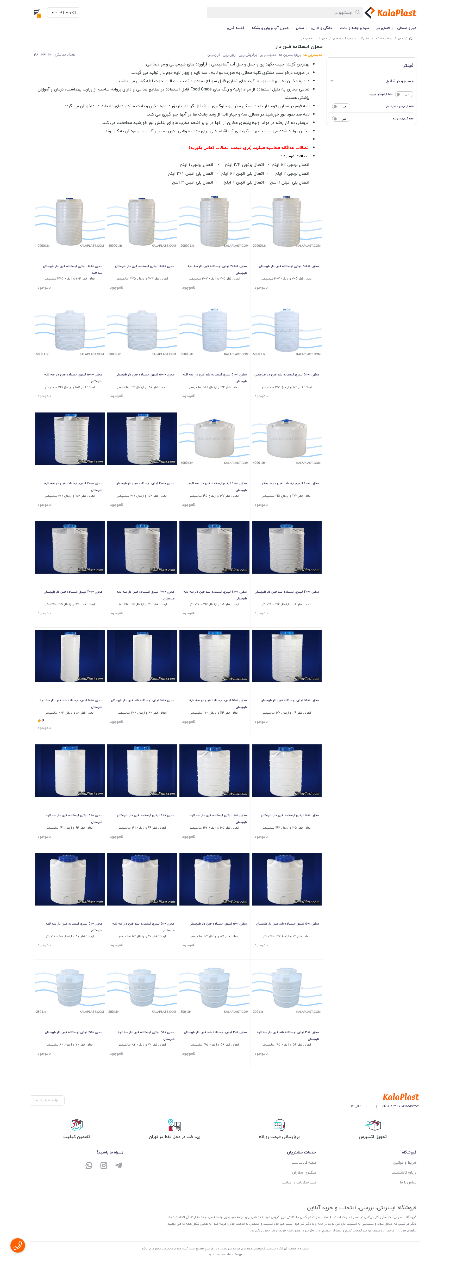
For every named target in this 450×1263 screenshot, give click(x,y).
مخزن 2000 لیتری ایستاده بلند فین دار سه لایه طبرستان (215, 595)
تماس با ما (408, 1182)
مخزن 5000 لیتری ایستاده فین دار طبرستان (145, 374)
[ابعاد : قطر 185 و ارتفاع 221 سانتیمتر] (142, 330)
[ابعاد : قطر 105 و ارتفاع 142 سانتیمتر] (287, 770)
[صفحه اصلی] (410, 38)
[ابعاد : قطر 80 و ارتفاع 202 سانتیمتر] (142, 656)
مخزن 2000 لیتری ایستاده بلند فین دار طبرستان (287, 591)
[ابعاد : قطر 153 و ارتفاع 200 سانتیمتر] (142, 438)
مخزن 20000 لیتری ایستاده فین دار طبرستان (289, 266)
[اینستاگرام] (104, 1166)
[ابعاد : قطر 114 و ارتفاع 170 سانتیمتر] (287, 656)
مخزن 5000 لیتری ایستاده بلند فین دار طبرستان (286, 374)
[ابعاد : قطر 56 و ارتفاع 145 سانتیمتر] (287, 988)
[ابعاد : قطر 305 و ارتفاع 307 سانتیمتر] (287, 221)
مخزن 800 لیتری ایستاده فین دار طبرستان (145, 815)
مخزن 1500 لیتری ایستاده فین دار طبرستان (290, 700)
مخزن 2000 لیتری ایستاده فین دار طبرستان (73, 591)
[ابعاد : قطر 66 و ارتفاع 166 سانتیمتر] (287, 879)
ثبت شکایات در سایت (299, 1182)
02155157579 (410, 1106)
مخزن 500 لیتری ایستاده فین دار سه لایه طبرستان (74, 927)
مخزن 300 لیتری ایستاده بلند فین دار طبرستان (215, 1032)
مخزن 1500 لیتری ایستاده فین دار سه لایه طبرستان (218, 703)
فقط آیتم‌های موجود (380, 94)
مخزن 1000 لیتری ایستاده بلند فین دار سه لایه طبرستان (71, 703)
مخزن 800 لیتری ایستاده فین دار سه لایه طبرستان (74, 818)
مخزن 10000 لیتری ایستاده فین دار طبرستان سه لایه (72, 269)
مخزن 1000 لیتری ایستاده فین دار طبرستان (290, 815)
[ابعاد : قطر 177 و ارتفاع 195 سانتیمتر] (287, 438)
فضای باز (383, 28)
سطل (300, 28)
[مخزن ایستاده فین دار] (385, 1096)
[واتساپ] (89, 1166)
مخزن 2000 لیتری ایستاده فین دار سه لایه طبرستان (145, 595)
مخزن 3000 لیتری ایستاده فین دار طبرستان (145, 483)
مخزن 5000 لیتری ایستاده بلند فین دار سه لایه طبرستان (215, 378)
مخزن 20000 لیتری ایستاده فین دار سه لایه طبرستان (217, 269)
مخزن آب (364, 38)
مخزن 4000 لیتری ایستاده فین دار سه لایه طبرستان (218, 487)
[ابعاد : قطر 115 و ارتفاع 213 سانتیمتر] (287, 547)
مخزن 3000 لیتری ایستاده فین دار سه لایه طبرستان (73, 487)
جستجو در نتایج (400, 80)
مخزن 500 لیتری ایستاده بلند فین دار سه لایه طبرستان (143, 927)
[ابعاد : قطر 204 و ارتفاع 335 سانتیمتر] (142, 221)
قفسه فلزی (235, 28)
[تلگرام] (118, 1166)
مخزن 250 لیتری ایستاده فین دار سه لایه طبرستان (146, 1035)
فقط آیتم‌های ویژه (403, 118)
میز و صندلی (406, 28)
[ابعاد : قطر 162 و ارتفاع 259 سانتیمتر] (287, 330)
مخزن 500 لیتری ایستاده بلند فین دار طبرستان (287, 923)
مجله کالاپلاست (304, 1162)
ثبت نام (57, 12)
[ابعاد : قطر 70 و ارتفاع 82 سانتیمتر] (142, 988)
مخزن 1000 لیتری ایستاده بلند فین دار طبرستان (142, 700)
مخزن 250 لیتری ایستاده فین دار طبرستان (73, 1032)
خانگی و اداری (322, 28)
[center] (358, 12)
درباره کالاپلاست (403, 1172)
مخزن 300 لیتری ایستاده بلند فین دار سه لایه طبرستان (288, 1035)
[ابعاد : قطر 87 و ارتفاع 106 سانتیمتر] (214, 879)
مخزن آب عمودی (343, 38)
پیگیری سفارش (304, 1172)
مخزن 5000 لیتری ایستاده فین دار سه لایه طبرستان (73, 378)
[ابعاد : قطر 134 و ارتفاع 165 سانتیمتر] (142, 547)
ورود (68, 12)
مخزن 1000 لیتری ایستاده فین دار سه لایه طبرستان (218, 818)
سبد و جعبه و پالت (354, 28)
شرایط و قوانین (404, 1162)
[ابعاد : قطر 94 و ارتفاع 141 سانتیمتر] (142, 770)
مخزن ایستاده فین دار (314, 38)
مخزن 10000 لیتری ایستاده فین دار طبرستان (144, 266)
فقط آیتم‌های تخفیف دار (400, 106)
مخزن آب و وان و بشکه (270, 28)
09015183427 (391, 1106)
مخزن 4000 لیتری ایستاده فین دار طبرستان (289, 483)
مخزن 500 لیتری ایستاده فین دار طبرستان (218, 923)
